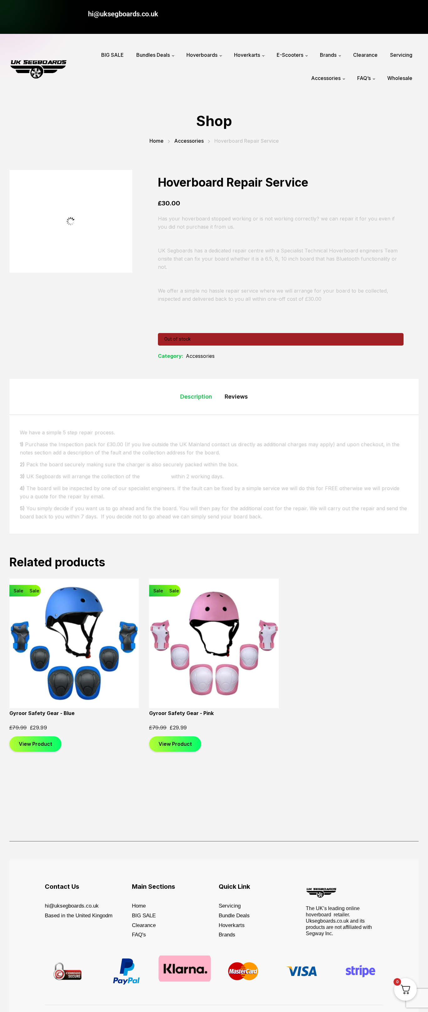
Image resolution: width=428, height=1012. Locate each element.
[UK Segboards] (38, 66)
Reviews (236, 396)
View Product (35, 744)
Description (196, 396)
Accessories (189, 141)
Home (156, 141)
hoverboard (155, 476)
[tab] (196, 396)
